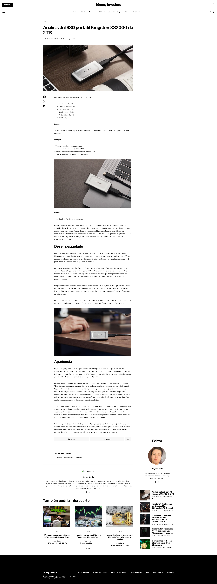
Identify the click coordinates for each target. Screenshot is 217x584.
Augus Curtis (71, 39)
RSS (147, 572)
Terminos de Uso (136, 572)
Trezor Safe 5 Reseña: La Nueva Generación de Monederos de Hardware (162, 531)
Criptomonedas (104, 12)
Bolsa (83, 12)
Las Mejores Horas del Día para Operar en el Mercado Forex (88, 536)
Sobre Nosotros (83, 572)
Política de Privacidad (118, 572)
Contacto (170, 572)
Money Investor (50, 572)
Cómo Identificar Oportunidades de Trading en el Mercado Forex (56, 536)
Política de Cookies (100, 572)
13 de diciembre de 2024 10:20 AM (54, 39)
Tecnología (117, 12)
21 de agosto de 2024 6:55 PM (161, 536)
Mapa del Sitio (158, 572)
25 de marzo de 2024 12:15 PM (162, 548)
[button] (214, 12)
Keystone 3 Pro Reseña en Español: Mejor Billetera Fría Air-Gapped (162, 506)
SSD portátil (69, 457)
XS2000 (79, 457)
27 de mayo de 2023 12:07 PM (89, 543)
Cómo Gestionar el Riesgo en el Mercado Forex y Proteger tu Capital (119, 537)
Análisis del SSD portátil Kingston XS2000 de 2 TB (163, 493)
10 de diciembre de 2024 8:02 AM (162, 511)
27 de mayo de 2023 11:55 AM (120, 545)
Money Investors (108, 4)
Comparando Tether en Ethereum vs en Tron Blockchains (162, 543)
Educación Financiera (133, 12)
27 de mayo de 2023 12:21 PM (57, 543)
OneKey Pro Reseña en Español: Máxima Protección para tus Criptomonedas (161, 518)
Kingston (59, 457)
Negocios (92, 12)
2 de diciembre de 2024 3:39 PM (162, 524)
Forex (75, 12)
